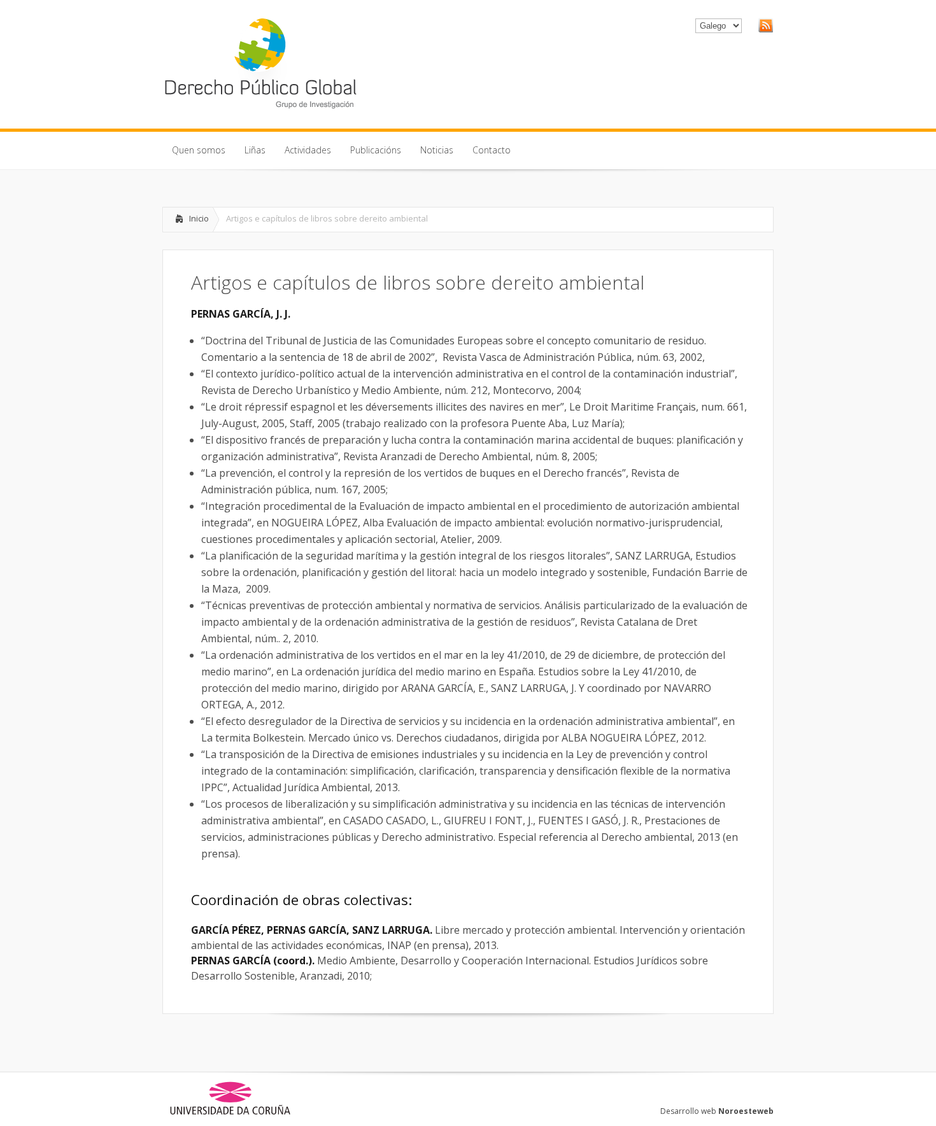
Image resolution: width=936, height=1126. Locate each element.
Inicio (199, 218)
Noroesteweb (746, 1111)
